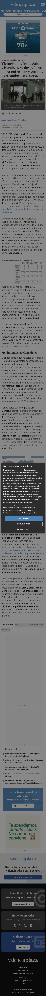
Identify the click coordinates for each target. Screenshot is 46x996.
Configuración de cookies (12, 513)
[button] (23, 529)
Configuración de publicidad (13, 507)
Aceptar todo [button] (24, 518)
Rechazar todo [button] (23, 524)
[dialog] (23, 498)
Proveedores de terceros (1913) (21, 489)
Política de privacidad (29, 513)
